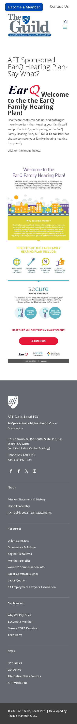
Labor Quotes (17, 580)
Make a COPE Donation (23, 628)
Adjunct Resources (20, 554)
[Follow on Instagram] (34, 471)
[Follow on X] (26, 471)
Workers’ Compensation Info (26, 567)
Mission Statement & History (26, 499)
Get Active (14, 669)
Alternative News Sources (24, 676)
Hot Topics (15, 663)
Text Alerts (15, 635)
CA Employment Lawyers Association (32, 587)
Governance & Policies (22, 547)
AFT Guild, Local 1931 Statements (30, 512)
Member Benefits (19, 560)
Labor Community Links (23, 574)
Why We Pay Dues (19, 615)
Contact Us (59, 6)
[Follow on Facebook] (11, 471)
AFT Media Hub (17, 683)
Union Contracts (18, 540)
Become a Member (24, 7)
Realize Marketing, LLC (23, 716)
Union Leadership (19, 506)
